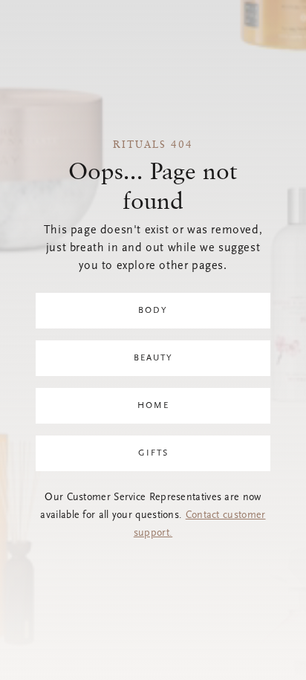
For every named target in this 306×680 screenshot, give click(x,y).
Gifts (153, 453)
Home (153, 405)
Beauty (153, 358)
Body (153, 310)
